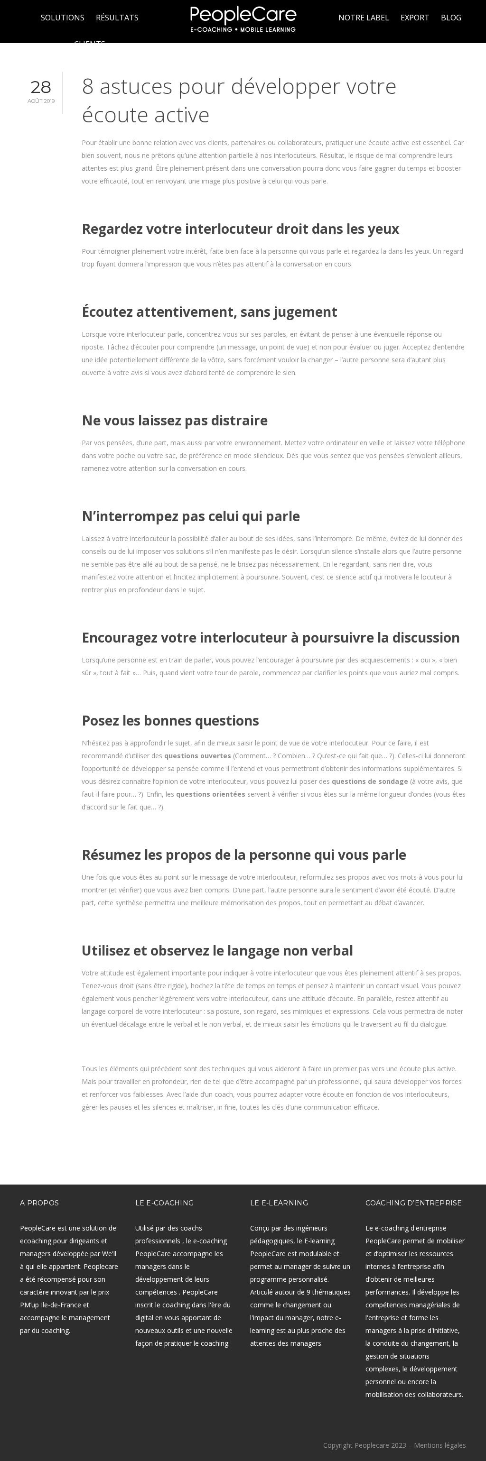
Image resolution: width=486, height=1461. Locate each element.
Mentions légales (440, 1445)
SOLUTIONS (62, 17)
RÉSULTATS (117, 17)
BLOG (451, 17)
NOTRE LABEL (363, 17)
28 (41, 90)
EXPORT (415, 17)
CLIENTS (89, 44)
